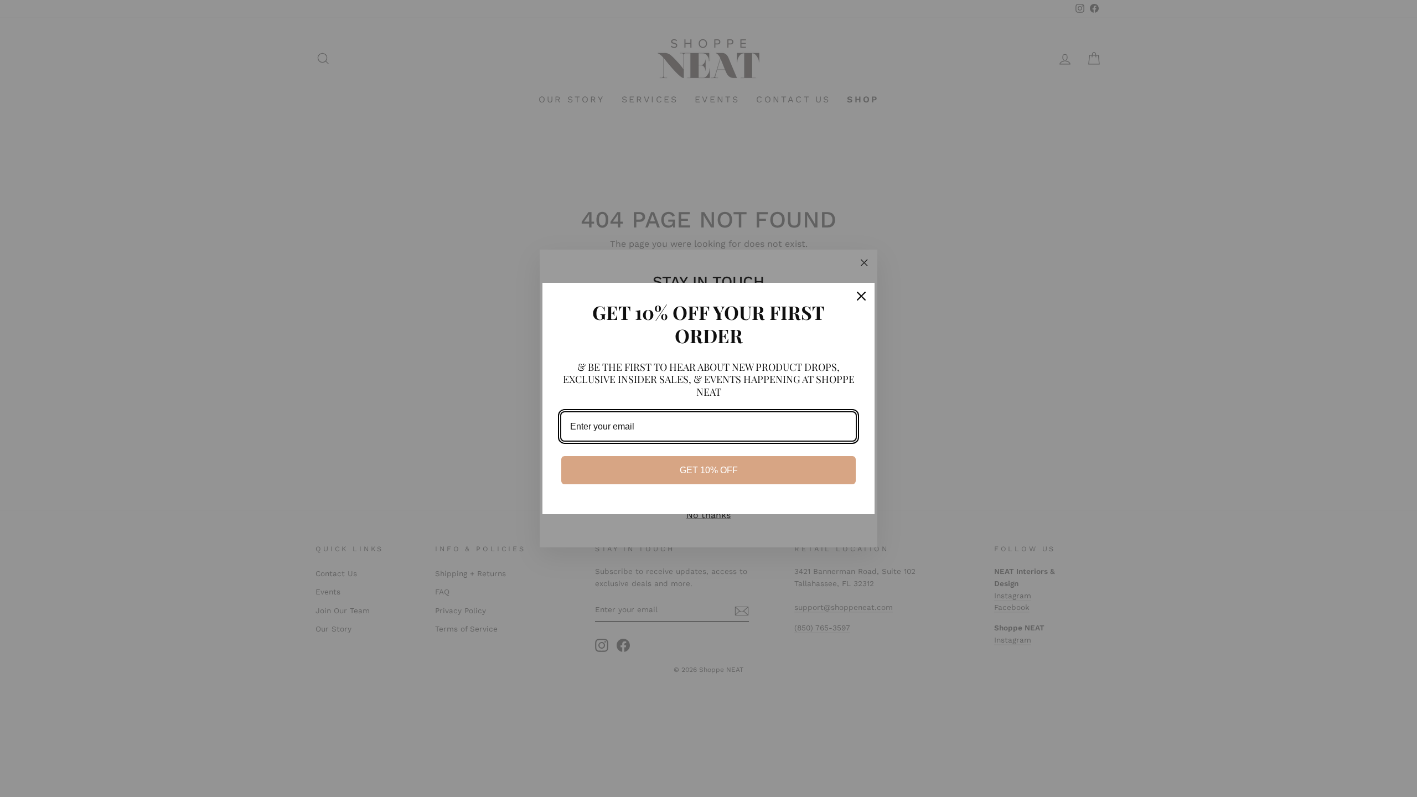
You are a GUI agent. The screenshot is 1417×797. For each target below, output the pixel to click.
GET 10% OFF (709, 470)
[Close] (861, 296)
